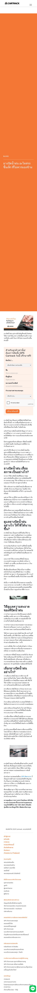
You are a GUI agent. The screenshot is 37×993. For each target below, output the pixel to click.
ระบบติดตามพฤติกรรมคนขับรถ (14, 949)
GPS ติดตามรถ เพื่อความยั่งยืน (13, 964)
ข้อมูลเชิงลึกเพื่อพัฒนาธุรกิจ (13, 903)
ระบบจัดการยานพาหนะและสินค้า (14, 932)
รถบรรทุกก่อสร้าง (9, 865)
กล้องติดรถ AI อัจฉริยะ (11, 946)
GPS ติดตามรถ (26, 776)
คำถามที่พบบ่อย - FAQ (11, 990)
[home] (12, 3)
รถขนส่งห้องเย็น (9, 862)
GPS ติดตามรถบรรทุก (11, 920)
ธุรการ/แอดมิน (8, 882)
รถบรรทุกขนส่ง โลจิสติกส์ (12, 873)
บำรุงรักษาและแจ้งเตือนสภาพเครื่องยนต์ (16, 934)
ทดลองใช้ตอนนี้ (9, 844)
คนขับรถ (6, 891)
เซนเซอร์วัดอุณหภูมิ (10, 926)
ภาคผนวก (7, 979)
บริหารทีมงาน (8, 911)
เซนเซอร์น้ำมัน (8, 923)
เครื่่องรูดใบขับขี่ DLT (10, 970)
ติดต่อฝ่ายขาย (8, 847)
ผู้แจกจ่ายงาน (8, 888)
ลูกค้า (5, 885)
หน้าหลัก (6, 839)
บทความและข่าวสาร (10, 982)
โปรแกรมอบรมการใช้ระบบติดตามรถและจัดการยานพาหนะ (18, 985)
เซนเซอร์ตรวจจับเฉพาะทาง (12, 937)
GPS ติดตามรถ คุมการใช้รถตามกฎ (15, 961)
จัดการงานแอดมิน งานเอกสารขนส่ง (15, 906)
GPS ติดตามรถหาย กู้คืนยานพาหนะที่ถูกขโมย (18, 967)
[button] (31, 3)
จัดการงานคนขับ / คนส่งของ (13, 908)
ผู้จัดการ (6, 894)
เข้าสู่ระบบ (7, 836)
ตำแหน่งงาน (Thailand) (12, 853)
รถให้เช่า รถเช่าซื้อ (9, 868)
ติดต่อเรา (7, 850)
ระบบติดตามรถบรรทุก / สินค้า (13, 952)
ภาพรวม (6, 842)
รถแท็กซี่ (6, 870)
